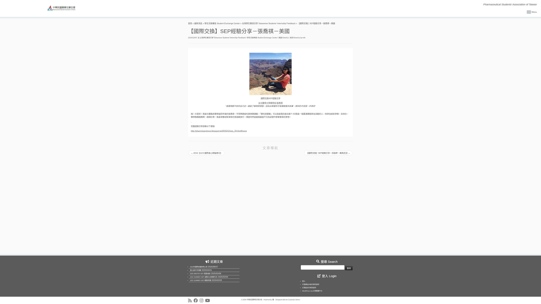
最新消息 (198, 23)
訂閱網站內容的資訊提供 (310, 284)
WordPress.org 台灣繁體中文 (312, 291)
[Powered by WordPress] (273, 299)
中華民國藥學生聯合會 (254, 299)
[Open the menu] (529, 12)
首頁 (190, 23)
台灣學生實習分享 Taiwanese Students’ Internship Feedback (268, 23)
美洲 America (295, 38)
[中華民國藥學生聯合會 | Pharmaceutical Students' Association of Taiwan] (62, 8)
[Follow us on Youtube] (208, 300)
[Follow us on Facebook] (197, 300)
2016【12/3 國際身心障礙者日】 (206, 153)
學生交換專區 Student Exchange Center (222, 23)
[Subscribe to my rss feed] (191, 300)
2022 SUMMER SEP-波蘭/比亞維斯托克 (203, 277)
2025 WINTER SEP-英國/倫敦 (200, 273)
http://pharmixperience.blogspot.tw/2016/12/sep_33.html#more (219, 131)
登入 (303, 281)
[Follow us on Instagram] (202, 300)
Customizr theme (294, 299)
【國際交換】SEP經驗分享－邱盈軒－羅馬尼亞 (328, 153)
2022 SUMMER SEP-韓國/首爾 (200, 280)
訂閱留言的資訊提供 (309, 288)
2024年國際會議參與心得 (198, 267)
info (304, 38)
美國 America (283, 38)
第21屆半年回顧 (195, 270)
